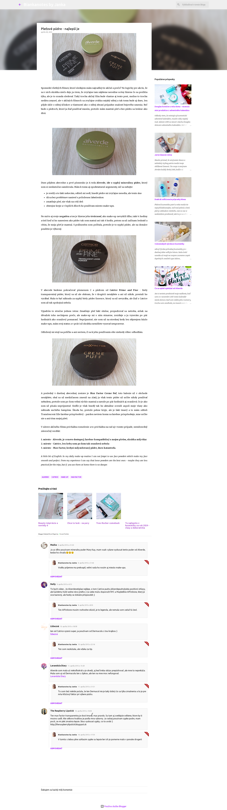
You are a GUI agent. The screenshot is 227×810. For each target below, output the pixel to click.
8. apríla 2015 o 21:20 (66, 545)
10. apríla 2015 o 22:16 (86, 644)
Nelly (53, 584)
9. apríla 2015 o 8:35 (85, 605)
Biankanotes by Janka (45, 4)
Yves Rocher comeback (108, 523)
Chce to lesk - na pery (78, 523)
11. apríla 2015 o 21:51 (86, 687)
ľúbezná (54, 634)
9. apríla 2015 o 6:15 (64, 584)
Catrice (55, 477)
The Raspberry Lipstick (62, 711)
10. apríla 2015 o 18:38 (68, 626)
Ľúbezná (54, 626)
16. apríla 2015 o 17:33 (86, 735)
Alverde (45, 477)
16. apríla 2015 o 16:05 (83, 711)
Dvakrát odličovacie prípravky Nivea (170, 199)
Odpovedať (56, 577)
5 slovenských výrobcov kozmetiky (169, 244)
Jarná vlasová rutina (163, 155)
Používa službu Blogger (115, 806)
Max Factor (76, 477)
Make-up (64, 477)
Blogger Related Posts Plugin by (48, 534)
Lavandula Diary (58, 665)
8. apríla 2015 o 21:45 (86, 563)
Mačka (53, 545)
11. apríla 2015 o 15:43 (76, 666)
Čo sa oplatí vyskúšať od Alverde (168, 288)
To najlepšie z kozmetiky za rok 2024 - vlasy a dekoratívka (137, 525)
